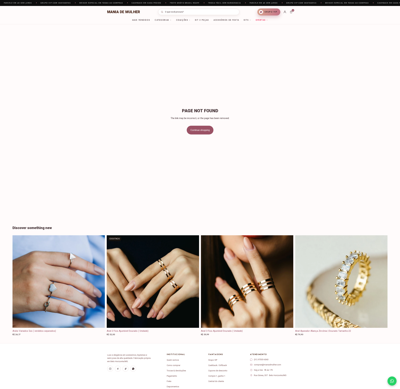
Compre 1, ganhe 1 (216, 376)
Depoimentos (173, 386)
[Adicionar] (288, 323)
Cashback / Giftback (217, 365)
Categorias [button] (162, 20)
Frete (169, 381)
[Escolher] (100, 323)
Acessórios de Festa (226, 20)
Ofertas (260, 20)
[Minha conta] (285, 12)
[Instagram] (110, 369)
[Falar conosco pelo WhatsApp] (392, 381)
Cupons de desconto (217, 370)
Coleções (182, 20)
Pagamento (172, 376)
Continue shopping (200, 130)
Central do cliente (216, 381)
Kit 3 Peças (202, 20)
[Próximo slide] (194, 281)
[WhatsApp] (133, 369)
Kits (246, 20)
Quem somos (173, 360)
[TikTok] (125, 369)
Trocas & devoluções (176, 370)
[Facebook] (118, 369)
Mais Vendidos (141, 20)
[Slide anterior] (111, 281)
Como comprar (173, 365)
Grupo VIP (212, 360)
